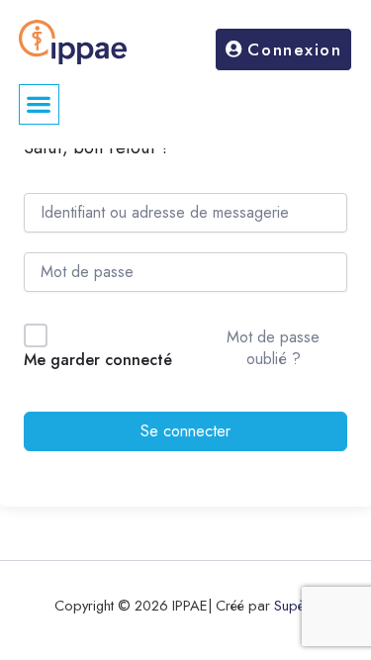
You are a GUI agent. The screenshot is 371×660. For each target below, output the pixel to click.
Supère (296, 605)
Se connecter (185, 431)
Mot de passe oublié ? (273, 348)
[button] (39, 104)
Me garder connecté (98, 359)
